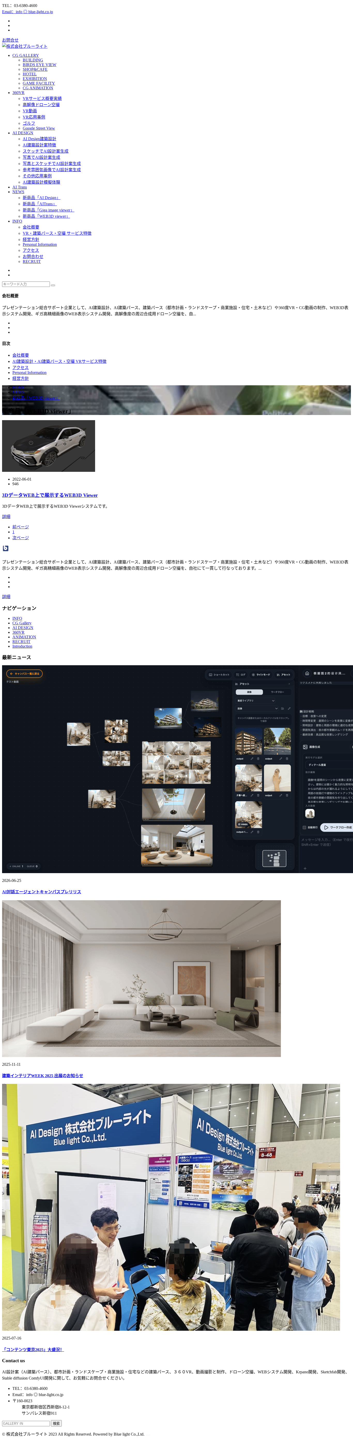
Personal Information (40, 244)
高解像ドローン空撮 (41, 105)
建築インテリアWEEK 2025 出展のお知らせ (42, 1076)
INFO (17, 221)
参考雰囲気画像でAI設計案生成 (52, 170)
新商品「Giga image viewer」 (48, 210)
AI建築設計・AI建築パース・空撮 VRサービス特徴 (59, 361)
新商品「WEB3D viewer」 (46, 216)
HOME (18, 387)
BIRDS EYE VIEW (39, 64)
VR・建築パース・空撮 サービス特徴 (57, 233)
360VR (18, 92)
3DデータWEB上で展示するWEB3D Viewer (50, 495)
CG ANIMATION (38, 88)
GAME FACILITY (39, 83)
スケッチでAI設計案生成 (45, 151)
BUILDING (33, 60)
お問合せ (10, 40)
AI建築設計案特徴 (39, 145)
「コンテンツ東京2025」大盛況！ (33, 1350)
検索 (56, 1424)
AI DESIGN (22, 133)
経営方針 (31, 239)
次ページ (20, 538)
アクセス (31, 250)
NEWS (18, 192)
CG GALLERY (25, 55)
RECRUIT (32, 261)
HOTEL (30, 74)
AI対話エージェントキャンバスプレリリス (41, 892)
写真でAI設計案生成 (41, 157)
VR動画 (30, 111)
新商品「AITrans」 (40, 204)
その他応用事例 (37, 176)
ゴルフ (29, 123)
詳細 (6, 516)
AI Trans (19, 187)
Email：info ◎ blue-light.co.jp (27, 12)
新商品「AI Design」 (41, 197)
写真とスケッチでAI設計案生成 (52, 163)
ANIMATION (24, 637)
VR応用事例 (34, 117)
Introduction (22, 646)
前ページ (20, 527)
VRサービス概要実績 (42, 98)
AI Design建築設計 (39, 139)
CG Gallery (22, 623)
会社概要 (31, 227)
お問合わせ (33, 256)
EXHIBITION (35, 78)
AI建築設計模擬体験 (41, 182)
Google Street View (39, 128)
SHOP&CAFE (35, 69)
